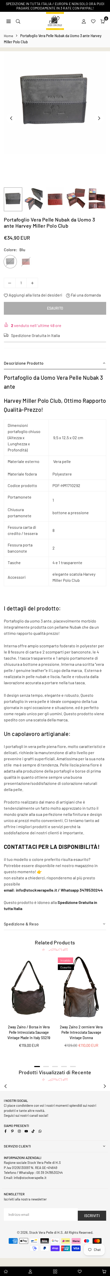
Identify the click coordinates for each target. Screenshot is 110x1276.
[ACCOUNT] (84, 21)
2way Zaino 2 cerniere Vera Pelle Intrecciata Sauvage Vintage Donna (81, 1032)
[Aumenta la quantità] (32, 283)
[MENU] (8, 21)
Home (8, 36)
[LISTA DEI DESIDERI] (93, 21)
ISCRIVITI (92, 1215)
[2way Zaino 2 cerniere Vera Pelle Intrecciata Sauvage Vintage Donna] (81, 988)
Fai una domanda (85, 294)
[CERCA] (18, 21)
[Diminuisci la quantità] (9, 283)
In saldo (65, 960)
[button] (102, 21)
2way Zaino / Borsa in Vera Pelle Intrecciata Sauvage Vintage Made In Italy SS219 (28, 1032)
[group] (55, 102)
